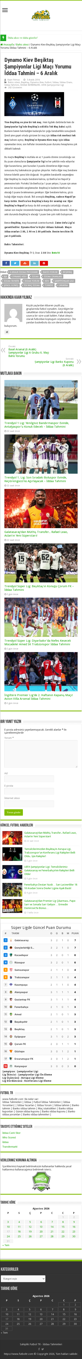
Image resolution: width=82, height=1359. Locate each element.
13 (41, 1226)
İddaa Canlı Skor (11, 1133)
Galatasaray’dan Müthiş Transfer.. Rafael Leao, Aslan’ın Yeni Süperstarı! (36, 533)
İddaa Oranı (66, 82)
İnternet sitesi (12, 798)
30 (73, 1236)
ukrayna (63, 285)
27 (41, 1236)
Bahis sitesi (22, 44)
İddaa (56, 82)
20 (41, 1231)
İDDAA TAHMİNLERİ (30, 85)
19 (30, 1231)
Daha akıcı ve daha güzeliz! (23, 37)
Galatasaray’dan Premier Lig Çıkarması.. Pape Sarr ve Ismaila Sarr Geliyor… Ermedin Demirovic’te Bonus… (49, 904)
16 (73, 1226)
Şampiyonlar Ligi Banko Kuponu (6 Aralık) (54, 362)
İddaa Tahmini (11, 85)
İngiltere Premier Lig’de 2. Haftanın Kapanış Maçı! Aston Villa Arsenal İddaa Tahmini (38, 697)
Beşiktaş (25, 82)
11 (19, 1226)
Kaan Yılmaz (14, 79)
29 (63, 1236)
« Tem (5, 1245)
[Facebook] (39, 1349)
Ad (6, 773)
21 (52, 1231)
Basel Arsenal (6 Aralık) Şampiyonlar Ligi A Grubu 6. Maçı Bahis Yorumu (28, 351)
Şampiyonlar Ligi (64, 281)
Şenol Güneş (11, 285)
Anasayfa (8, 44)
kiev (47, 281)
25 (19, 1236)
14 (52, 1226)
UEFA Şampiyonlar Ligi (52, 85)
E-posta (8, 785)
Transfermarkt (9, 1146)
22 (63, 1231)
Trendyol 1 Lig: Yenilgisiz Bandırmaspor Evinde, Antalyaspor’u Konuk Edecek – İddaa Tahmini (36, 424)
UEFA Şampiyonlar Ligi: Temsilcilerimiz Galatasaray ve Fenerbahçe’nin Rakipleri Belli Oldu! (49, 870)
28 (52, 1236)
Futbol (48, 82)
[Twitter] (42, 1349)
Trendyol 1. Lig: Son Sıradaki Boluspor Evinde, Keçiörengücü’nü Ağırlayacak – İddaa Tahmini (35, 479)
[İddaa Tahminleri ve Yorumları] (41, 15)
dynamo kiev (19, 276)
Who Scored (9, 1137)
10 (8, 1226)
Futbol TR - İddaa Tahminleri (46, 1344)
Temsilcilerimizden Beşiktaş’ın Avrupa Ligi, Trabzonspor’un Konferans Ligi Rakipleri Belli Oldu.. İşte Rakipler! (49, 852)
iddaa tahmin (11, 281)
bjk (5, 276)
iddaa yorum (31, 281)
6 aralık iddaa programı (24, 272)
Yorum (9, 737)
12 (30, 1226)
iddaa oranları (53, 276)
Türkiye (49, 285)
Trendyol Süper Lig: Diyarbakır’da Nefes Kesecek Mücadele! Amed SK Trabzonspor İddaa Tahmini (37, 642)
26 (30, 1236)
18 (19, 1231)
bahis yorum (50, 272)
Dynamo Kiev (37, 82)
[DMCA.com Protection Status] (41, 1181)
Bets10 (56, 252)
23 (73, 1231)
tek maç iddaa (32, 285)
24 (8, 1236)
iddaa (35, 276)
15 (63, 1226)
